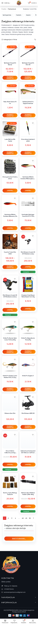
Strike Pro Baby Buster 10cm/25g (28, 339)
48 (22, 518)
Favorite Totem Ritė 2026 (10, 253)
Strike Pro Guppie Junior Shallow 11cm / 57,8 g (10, 376)
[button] (10, 190)
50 (30, 518)
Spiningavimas (7, 15)
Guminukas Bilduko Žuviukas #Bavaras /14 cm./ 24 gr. (10, 216)
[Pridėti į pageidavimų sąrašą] (32, 123)
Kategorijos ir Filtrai (10, 39)
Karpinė (28, 15)
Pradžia (3, 9)
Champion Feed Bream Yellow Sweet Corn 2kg (28, 296)
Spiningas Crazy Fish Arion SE (28, 63)
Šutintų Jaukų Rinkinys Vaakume (10, 493)
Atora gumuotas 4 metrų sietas (10, 177)
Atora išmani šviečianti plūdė (28, 140)
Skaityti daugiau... (19, 538)
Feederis (18, 15)
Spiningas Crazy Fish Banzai (10, 63)
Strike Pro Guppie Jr (28, 376)
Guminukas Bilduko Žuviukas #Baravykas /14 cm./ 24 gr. (28, 178)
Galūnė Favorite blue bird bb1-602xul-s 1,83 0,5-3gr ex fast (28, 452)
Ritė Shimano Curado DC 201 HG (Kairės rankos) (10, 296)
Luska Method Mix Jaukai (10, 140)
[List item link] (13, 589)
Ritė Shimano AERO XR (28, 413)
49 (26, 518)
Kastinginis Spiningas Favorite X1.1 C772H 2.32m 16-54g (28, 216)
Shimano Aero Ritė (10, 413)
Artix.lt (24, 612)
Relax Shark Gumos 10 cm (10, 102)
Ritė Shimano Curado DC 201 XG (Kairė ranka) (28, 253)
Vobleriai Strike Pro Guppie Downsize (28, 102)
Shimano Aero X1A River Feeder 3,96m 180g (28, 493)
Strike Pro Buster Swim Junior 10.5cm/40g (10, 339)
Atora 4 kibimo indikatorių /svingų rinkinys (9, 452)
